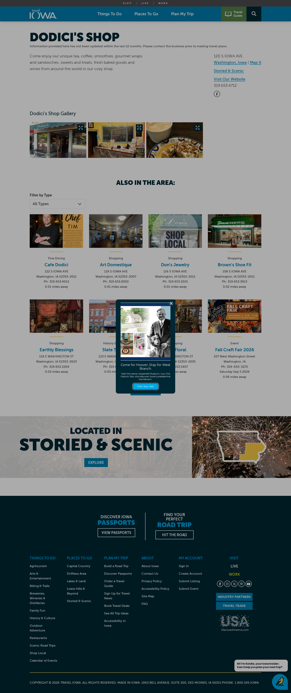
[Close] (171, 303)
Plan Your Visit (145, 386)
